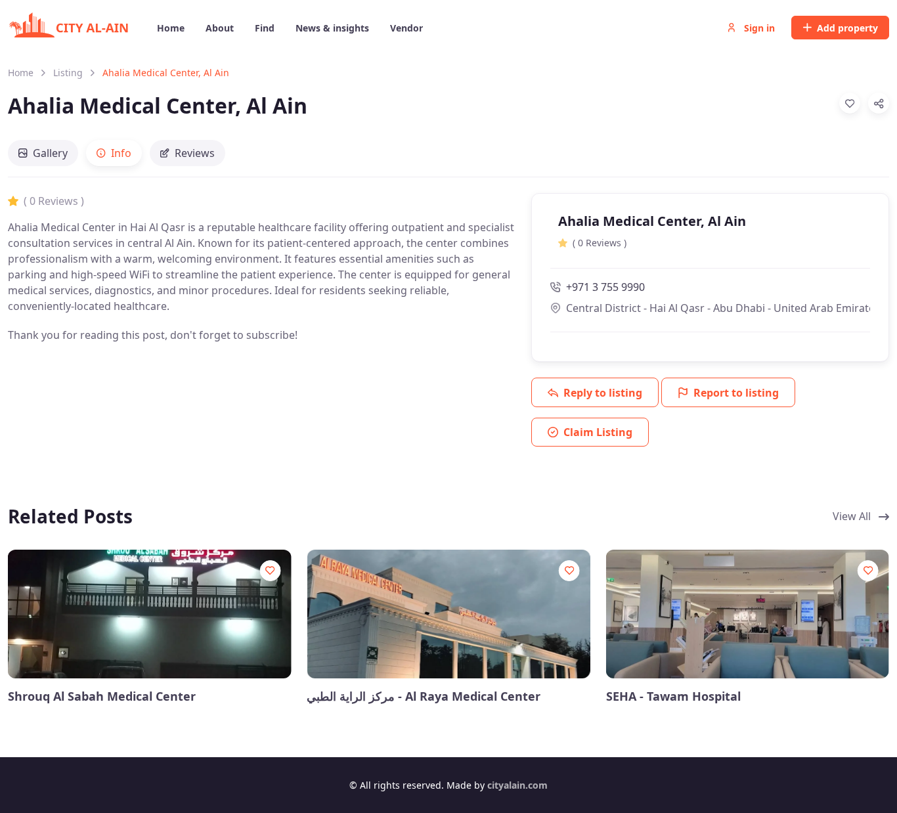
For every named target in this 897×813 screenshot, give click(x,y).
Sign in (758, 28)
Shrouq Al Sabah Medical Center (102, 696)
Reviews (195, 153)
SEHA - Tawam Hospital (673, 696)
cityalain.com (517, 785)
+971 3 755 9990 (605, 287)
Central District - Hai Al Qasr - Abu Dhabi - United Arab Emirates (718, 308)
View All (853, 516)
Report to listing (736, 392)
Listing (68, 72)
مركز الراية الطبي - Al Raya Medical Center (423, 696)
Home (20, 72)
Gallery (50, 153)
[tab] (43, 153)
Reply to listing (602, 392)
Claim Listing (597, 432)
